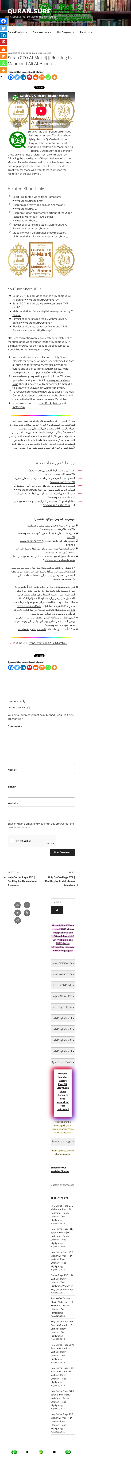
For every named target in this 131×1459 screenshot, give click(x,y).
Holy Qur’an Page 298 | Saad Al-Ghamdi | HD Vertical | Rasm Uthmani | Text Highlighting (62, 1328)
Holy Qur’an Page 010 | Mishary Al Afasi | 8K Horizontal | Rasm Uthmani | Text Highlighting (62, 1212)
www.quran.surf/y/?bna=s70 (41, 299)
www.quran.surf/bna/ (24, 220)
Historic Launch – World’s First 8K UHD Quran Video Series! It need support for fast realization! (63, 1091)
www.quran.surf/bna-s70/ (27, 200)
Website (13, 803)
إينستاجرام (23, 629)
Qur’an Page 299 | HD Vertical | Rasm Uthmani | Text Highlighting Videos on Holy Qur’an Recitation (62, 1282)
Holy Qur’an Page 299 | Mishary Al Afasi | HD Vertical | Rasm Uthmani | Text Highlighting (62, 1259)
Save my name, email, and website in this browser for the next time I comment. (41, 825)
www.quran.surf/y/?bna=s (35, 322)
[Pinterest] (29, 77)
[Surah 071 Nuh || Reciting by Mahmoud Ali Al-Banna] (14, 1452)
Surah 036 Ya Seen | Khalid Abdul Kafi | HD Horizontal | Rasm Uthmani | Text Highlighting (62, 1305)
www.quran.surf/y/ (39, 349)
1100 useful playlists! (62, 936)
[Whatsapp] (48, 77)
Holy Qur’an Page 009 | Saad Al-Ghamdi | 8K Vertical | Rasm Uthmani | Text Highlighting (63, 1375)
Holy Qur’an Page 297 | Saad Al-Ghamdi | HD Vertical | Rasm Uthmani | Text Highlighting (62, 1351)
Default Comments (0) (19, 707)
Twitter (57, 403)
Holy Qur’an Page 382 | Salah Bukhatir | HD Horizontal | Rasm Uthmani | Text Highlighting (62, 1236)
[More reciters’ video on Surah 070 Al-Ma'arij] (27, 1452)
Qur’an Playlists (16, 32)
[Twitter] (17, 77)
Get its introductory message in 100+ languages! (62, 947)
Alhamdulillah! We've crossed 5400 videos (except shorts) (62, 929)
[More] (54, 77)
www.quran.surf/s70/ (24, 208)
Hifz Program (64, 32)
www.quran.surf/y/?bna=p (35, 330)
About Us (84, 32)
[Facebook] (11, 77)
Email (12, 786)
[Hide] (1, 76)
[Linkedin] (23, 77)
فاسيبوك (41, 629)
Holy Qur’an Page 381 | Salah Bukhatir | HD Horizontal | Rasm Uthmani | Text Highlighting (62, 1398)
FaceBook (45, 403)
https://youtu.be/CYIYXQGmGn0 (48, 642)
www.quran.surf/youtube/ (52, 399)
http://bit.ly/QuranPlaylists (48, 372)
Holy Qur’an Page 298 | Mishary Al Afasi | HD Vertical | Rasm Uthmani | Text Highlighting (62, 1421)
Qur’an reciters (41, 32)
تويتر (33, 629)
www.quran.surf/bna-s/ (34, 228)
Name (12, 769)
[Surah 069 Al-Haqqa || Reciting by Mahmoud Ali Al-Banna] (68, 1452)
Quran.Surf (29, 11)
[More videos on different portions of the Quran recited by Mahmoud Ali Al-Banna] (54, 1452)
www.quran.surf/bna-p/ (54, 236)
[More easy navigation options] (41, 1452)
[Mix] (42, 77)
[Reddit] (36, 77)
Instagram (18, 407)
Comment (15, 726)
